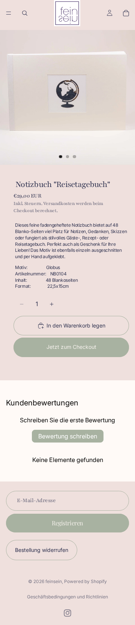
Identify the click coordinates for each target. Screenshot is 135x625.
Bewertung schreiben (67, 436)
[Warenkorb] (126, 13)
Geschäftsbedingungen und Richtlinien (67, 597)
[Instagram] (67, 613)
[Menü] (8, 13)
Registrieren (67, 523)
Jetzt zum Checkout (71, 347)
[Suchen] (24, 13)
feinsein (53, 581)
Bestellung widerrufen (41, 550)
